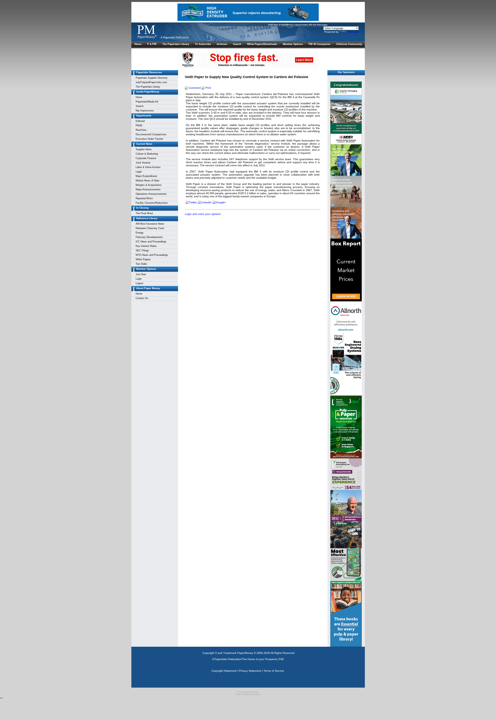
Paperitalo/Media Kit (147, 101)
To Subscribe (203, 44)
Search (237, 44)
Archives (222, 44)
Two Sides (141, 263)
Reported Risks (144, 198)
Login (139, 278)
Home (137, 44)
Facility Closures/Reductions (152, 202)
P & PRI (152, 44)
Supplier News (144, 149)
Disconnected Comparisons (151, 134)
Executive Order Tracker (149, 138)
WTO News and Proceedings (152, 254)
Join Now (141, 274)
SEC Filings (142, 250)
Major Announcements (148, 189)
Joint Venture (143, 162)
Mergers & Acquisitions (149, 185)
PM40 (139, 125)
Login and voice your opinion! (203, 214)
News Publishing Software (248, 694)
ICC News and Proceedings (151, 241)
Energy (140, 232)
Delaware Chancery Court (150, 228)
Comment (194, 87)
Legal (139, 171)
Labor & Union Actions (148, 167)
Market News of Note (147, 180)
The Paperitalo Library (175, 44)
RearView (141, 129)
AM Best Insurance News (150, 223)
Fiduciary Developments (149, 237)
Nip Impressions (145, 110)
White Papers (143, 259)
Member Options (293, 44)
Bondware (254, 692)
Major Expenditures (146, 176)
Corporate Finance (146, 158)
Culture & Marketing (147, 153)
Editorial (140, 121)
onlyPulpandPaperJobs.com (151, 82)
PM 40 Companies (319, 44)
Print (208, 87)
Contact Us (142, 298)
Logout (139, 283)
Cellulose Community (349, 44)
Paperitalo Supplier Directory (152, 77)
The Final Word (144, 213)
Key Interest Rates (146, 246)
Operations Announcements (151, 193)
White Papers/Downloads (262, 44)
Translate (353, 31)
